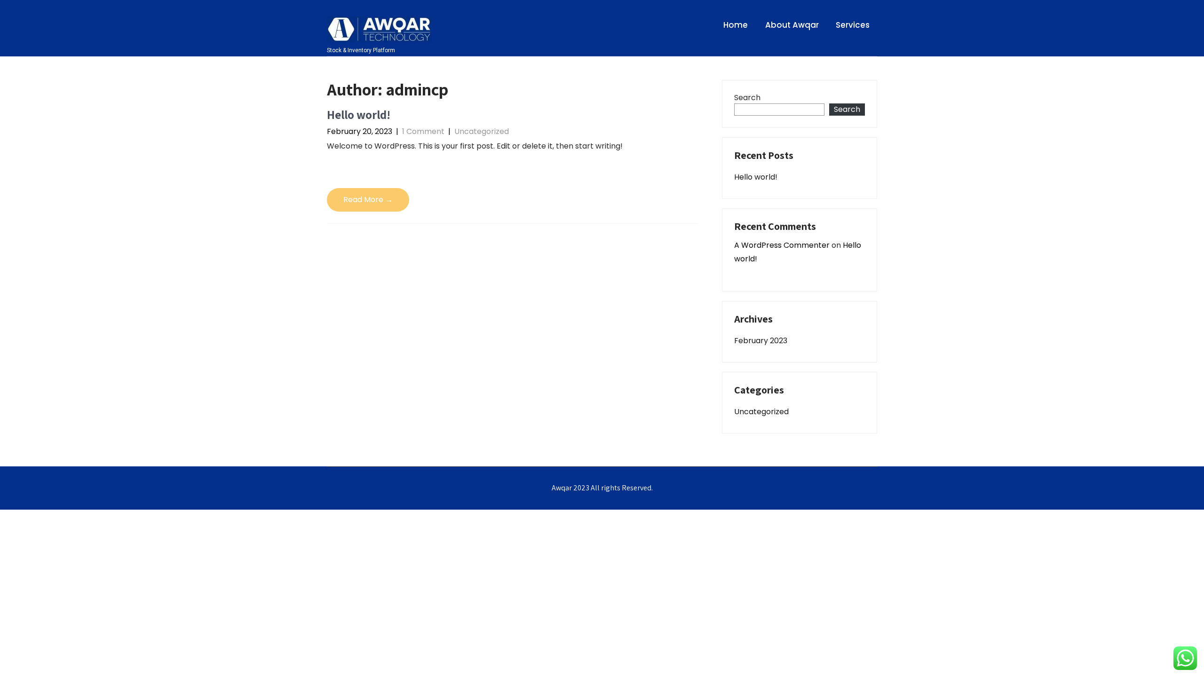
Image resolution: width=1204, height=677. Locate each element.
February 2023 (760, 340)
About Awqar (792, 25)
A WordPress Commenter (782, 245)
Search (747, 97)
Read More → (368, 199)
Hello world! (358, 114)
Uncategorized (481, 131)
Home (735, 25)
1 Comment (423, 131)
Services (853, 25)
